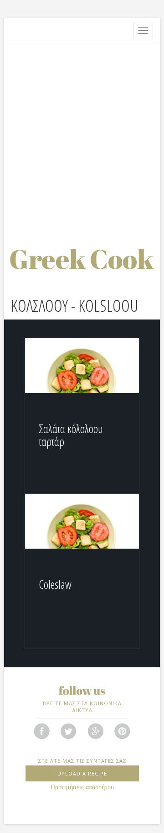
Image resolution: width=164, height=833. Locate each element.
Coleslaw (55, 584)
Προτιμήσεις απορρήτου (82, 787)
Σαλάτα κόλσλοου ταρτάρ (70, 435)
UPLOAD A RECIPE (82, 773)
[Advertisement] (82, 134)
